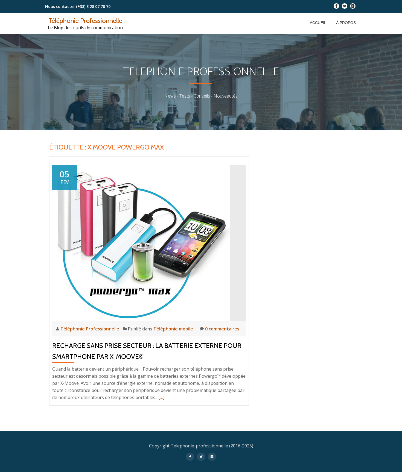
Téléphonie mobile (173, 329)
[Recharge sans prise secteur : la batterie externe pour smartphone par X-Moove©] (141, 242)
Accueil (318, 22)
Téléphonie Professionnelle (85, 21)
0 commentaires (222, 329)
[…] (161, 397)
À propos (346, 22)
